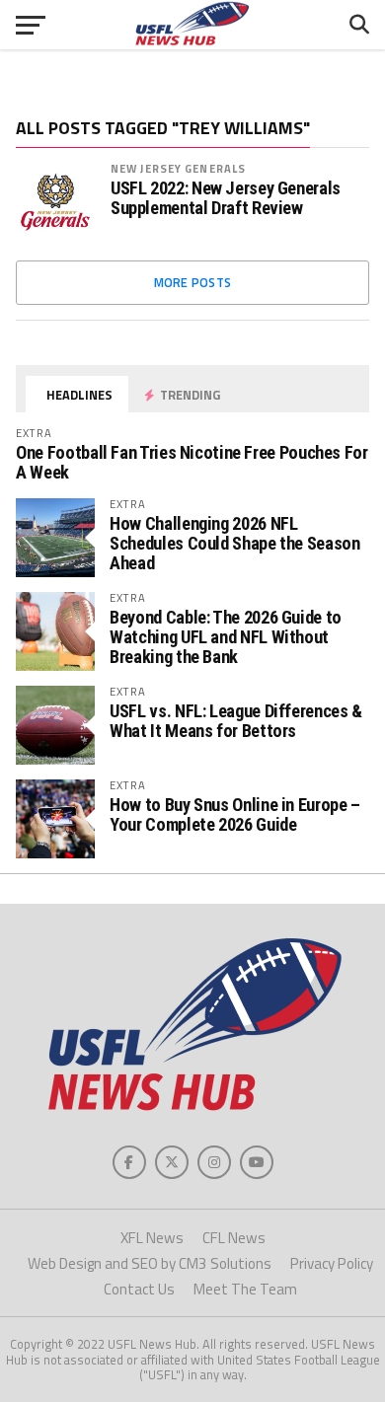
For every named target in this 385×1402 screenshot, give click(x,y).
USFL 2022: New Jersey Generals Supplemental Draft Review (226, 198)
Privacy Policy (331, 1263)
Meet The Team (245, 1289)
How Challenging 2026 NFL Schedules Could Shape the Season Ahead (234, 543)
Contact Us (139, 1289)
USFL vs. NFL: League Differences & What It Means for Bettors (236, 721)
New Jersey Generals (178, 168)
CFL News (234, 1237)
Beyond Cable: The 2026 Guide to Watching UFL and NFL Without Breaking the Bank (226, 637)
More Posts (193, 282)
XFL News (152, 1237)
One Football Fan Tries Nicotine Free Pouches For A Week (191, 462)
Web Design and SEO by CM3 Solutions (149, 1263)
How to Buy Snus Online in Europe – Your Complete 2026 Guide (235, 814)
